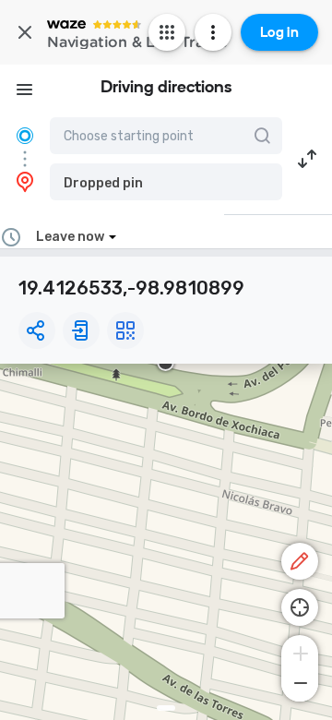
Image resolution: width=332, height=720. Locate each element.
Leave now (70, 237)
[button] (166, 181)
